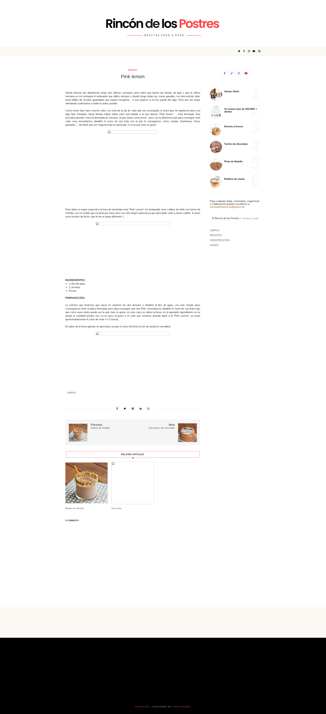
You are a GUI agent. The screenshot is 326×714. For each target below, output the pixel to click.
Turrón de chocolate (236, 144)
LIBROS (214, 230)
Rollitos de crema (234, 179)
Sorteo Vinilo (231, 91)
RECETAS (216, 235)
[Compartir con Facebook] (117, 408)
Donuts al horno (233, 126)
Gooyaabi (142, 707)
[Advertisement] (268, 279)
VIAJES (214, 245)
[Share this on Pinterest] (132, 408)
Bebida (132, 70)
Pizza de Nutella (233, 161)
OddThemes (182, 707)
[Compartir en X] (125, 408)
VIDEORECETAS (220, 240)
